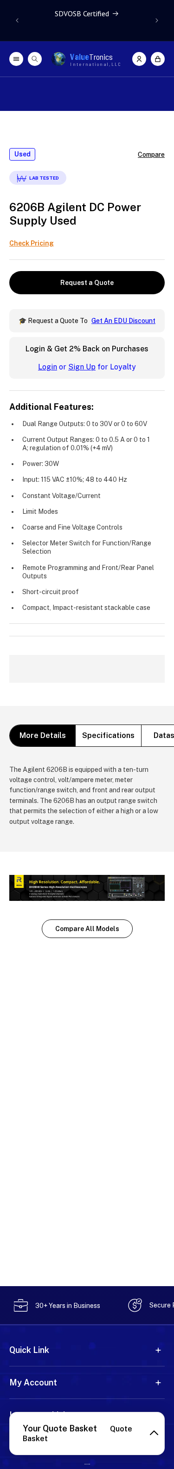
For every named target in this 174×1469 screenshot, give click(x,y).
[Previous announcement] (17, 20)
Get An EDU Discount (123, 320)
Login (47, 366)
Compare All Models (87, 928)
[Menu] (16, 59)
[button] (158, 59)
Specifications (108, 735)
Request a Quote (87, 282)
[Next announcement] (157, 20)
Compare (151, 154)
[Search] (35, 59)
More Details (42, 735)
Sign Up (82, 366)
